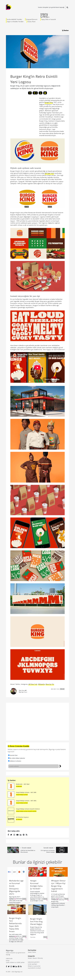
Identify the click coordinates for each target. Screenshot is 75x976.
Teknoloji (40, 958)
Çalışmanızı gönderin (34, 962)
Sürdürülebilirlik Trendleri (14, 19)
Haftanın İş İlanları (15, 761)
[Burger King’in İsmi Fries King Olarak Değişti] (37, 910)
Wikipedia (41, 684)
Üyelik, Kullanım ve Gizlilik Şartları (15, 962)
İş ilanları (12, 780)
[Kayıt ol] (60, 766)
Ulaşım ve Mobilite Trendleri (15, 21)
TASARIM (24, 898)
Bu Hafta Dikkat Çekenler (17, 758)
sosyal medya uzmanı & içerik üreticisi (26, 811)
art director (19, 819)
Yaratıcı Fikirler (32, 952)
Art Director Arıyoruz (22, 817)
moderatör (19, 786)
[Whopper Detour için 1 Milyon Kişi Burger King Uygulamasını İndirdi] (58, 872)
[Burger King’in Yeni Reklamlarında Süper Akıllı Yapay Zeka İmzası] (16, 909)
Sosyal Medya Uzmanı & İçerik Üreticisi (28, 809)
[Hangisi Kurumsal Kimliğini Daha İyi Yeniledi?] (37, 872)
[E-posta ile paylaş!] (45, 92)
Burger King (49, 102)
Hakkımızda (9, 958)
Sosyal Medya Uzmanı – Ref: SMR (26, 792)
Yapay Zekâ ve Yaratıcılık (48, 19)
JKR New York (49, 173)
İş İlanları (65, 30)
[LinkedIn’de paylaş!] (40, 92)
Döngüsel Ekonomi (31, 19)
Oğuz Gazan (22, 690)
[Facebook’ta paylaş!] (30, 92)
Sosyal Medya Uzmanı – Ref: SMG (26, 801)
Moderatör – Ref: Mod (22, 784)
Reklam (30, 958)
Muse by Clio (50, 684)
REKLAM (62, 689)
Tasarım (35, 958)
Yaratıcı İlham (31, 21)
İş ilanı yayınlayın (32, 964)
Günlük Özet (13, 755)
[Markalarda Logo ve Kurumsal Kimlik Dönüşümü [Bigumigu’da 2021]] (16, 872)
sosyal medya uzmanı (22, 794)
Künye (7, 960)
